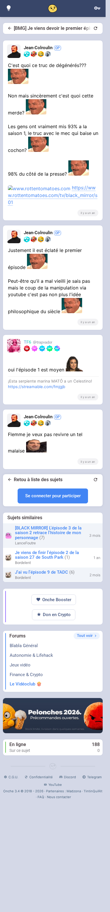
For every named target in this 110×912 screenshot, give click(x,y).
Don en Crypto (57, 614)
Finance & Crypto (26, 674)
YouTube (55, 785)
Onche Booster (56, 599)
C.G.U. (13, 777)
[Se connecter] (97, 8)
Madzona (74, 791)
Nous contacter (59, 797)
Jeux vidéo (20, 665)
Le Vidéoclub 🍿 (26, 684)
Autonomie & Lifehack (31, 655)
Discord (70, 777)
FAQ (41, 797)
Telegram (94, 777)
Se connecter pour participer (53, 495)
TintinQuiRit (93, 791)
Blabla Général (24, 645)
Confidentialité (41, 777)
